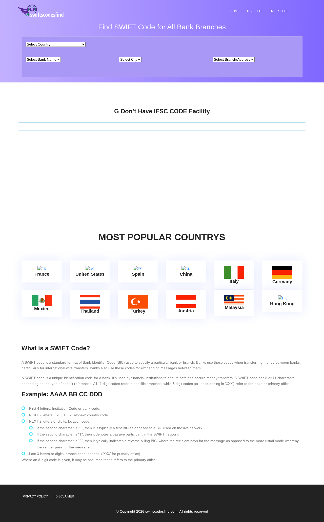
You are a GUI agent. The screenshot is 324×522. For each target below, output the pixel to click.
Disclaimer (64, 496)
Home (234, 11)
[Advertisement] (162, 168)
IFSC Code (255, 11)
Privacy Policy (35, 496)
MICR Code (280, 11)
